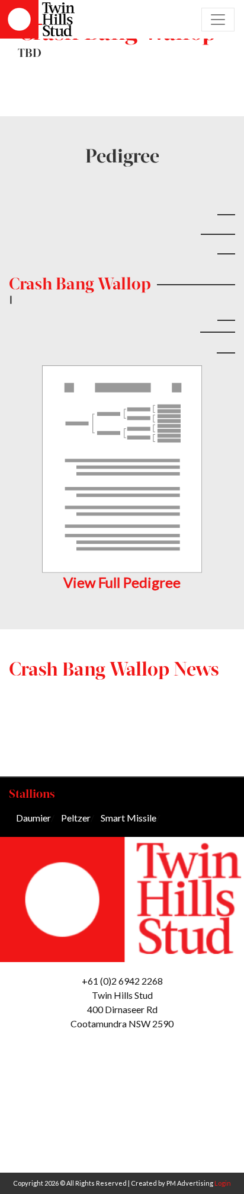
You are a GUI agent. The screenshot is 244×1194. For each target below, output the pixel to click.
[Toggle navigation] (218, 19)
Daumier (33, 817)
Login (222, 1183)
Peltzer (76, 817)
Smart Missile (128, 817)
